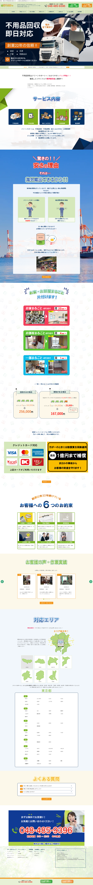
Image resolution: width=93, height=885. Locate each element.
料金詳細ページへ (46, 481)
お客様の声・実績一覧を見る (46, 602)
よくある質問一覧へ (46, 798)
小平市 (50, 713)
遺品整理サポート (10, 857)
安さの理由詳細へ (46, 276)
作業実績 (30, 851)
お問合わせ (36, 855)
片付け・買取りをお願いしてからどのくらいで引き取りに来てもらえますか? (37, 785)
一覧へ (68, 67)
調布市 (26, 735)
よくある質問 (70, 11)
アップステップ (10, 851)
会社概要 (80, 11)
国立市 (62, 710)
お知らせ (61, 11)
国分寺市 (38, 713)
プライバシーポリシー (22, 855)
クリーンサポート (10, 853)
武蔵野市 (26, 763)
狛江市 (26, 716)
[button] (2, 581)
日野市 (38, 751)
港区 (61, 760)
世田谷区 (38, 726)
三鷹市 (38, 760)
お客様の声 (51, 11)
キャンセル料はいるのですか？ (29, 791)
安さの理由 (32, 11)
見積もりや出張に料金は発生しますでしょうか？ (32, 788)
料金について (23, 11)
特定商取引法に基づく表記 (23, 857)
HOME (13, 11)
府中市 (26, 754)
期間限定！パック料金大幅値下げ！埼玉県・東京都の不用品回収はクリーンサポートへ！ (49, 67)
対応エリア (41, 11)
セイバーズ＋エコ (10, 855)
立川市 (38, 732)
